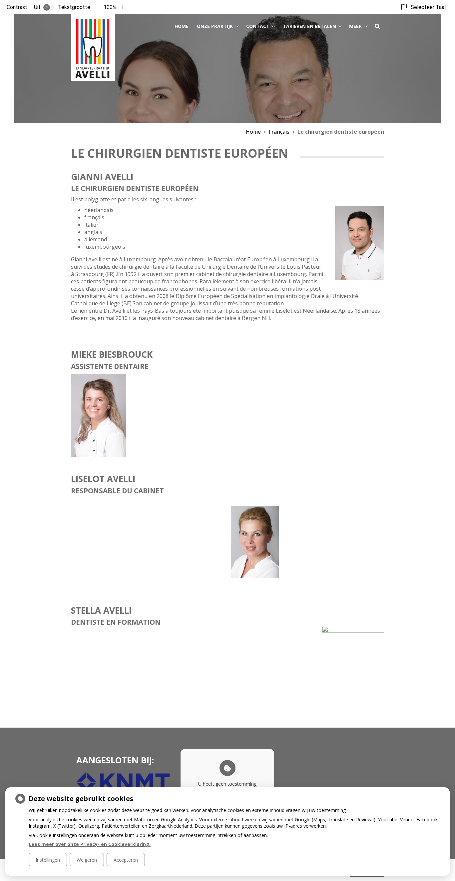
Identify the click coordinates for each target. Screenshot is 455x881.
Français (279, 131)
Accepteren (126, 860)
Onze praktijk (215, 26)
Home (182, 26)
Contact (257, 26)
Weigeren (87, 860)
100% (110, 7)
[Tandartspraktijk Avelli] (93, 47)
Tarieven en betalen (309, 26)
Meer (355, 26)
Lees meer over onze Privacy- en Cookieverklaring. (90, 844)
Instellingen (48, 860)
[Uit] (49, 7)
